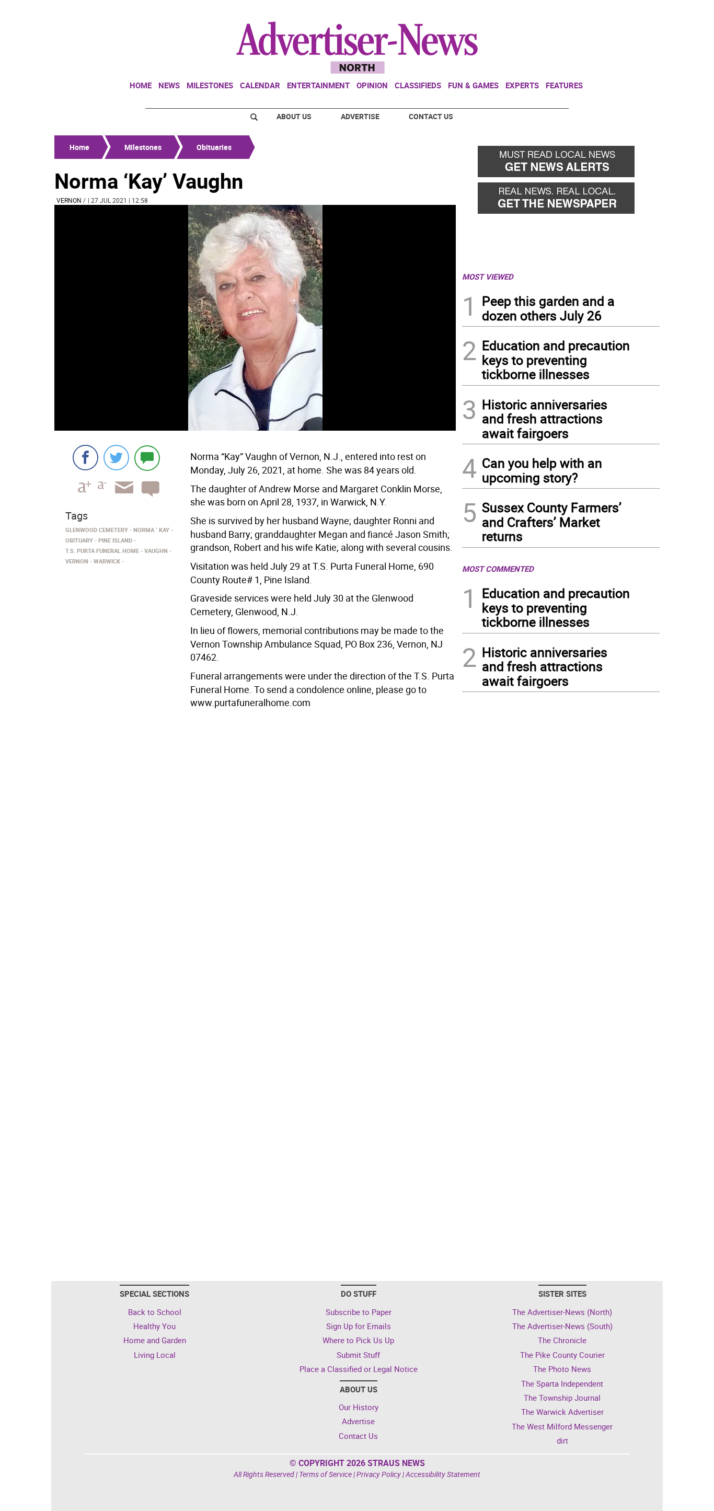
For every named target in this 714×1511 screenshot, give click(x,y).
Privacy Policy (378, 1474)
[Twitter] (116, 457)
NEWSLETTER (575, 12)
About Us (294, 116)
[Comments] (147, 457)
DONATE (634, 12)
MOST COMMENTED (498, 568)
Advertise (360, 116)
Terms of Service (325, 1474)
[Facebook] (85, 457)
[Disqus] (255, 856)
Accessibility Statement (443, 1474)
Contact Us (431, 116)
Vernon (69, 200)
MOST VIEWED (487, 276)
